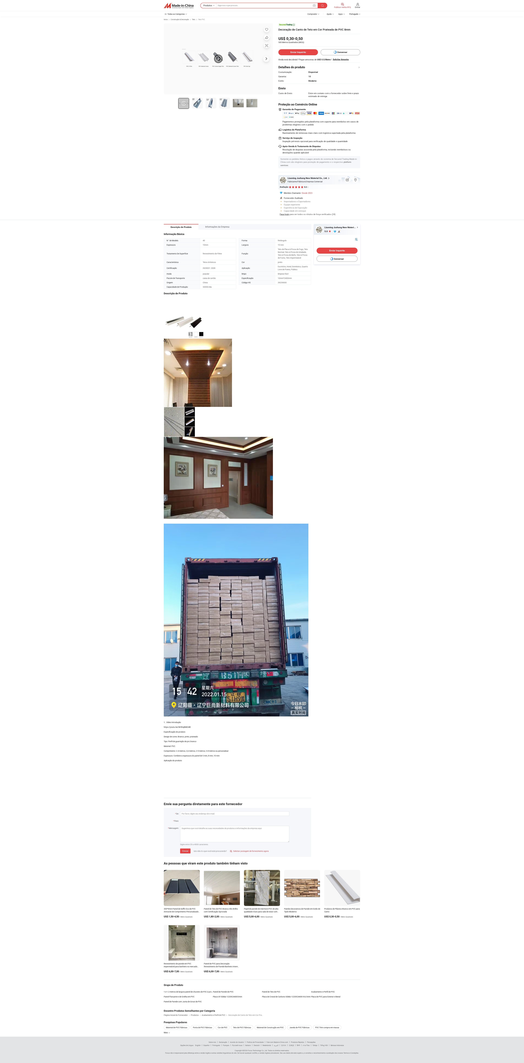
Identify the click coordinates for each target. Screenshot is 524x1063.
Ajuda (329, 14)
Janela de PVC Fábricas (299, 1027)
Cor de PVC (222, 1027)
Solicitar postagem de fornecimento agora (249, 851)
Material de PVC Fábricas (176, 1027)
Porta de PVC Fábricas (202, 1027)
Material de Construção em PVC (270, 1027)
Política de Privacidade (255, 1042)
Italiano (248, 1045)
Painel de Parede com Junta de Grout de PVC (183, 1001)
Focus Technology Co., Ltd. (257, 1050)
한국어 (283, 1045)
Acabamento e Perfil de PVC (323, 991)
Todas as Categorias (176, 14)
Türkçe (314, 1045)
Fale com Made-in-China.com (277, 1042)
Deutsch (257, 1045)
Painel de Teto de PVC (271, 991)
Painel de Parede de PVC (223, 991)
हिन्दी (298, 1045)
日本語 (291, 1045)
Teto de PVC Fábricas (242, 1027)
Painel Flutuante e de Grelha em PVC (179, 996)
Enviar (185, 850)
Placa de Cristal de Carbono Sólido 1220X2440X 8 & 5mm (286, 996)
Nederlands (267, 1045)
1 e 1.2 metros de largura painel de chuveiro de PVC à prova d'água (188, 991)
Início (166, 19)
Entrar (357, 7)
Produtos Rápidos (297, 1042)
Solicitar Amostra (341, 59)
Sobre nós (212, 1042)
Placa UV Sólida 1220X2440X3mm (227, 996)
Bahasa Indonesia (337, 1045)
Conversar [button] (342, 52)
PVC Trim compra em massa (327, 1027)
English (198, 1045)
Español (206, 1045)
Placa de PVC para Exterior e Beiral (325, 996)
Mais (166, 1032)
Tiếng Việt (324, 1045)
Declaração (223, 1042)
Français (226, 1045)
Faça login (284, 214)
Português (216, 1045)
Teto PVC (201, 19)
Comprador (312, 14)
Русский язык (237, 1045)
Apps (340, 14)
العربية (276, 1045)
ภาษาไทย (306, 1045)
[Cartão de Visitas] (356, 239)
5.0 (326, 231)
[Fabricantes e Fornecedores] (178, 5)
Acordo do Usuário (237, 1042)
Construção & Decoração (180, 19)
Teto (193, 19)
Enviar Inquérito (298, 52)
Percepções (311, 1042)
